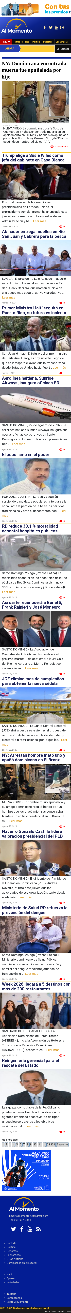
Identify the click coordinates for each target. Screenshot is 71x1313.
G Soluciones (65, 1311)
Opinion (11, 1278)
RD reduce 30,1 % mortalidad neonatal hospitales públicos (30, 528)
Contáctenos (14, 1297)
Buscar (65, 48)
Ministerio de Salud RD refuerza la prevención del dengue (35, 910)
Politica (11, 1247)
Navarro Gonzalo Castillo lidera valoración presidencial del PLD (32, 834)
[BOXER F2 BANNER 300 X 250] (26, 1170)
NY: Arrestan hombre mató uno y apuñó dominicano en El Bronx (33, 757)
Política (36, 42)
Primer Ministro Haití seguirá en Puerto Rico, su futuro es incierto (34, 310)
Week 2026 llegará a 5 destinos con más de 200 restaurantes (36, 986)
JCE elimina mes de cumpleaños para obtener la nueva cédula (33, 681)
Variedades (13, 1282)
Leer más (39, 221)
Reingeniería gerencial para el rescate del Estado (30, 1063)
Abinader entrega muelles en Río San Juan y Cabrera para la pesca (34, 234)
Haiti (9, 1274)
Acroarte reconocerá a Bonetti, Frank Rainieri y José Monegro (32, 605)
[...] (49, 141)
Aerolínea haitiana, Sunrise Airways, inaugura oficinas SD (30, 380)
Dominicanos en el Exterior (22, 1263)
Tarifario (11, 1294)
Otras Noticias (22, 42)
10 (35, 1144)
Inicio (6, 41)
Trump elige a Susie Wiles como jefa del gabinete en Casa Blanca (33, 158)
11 (39, 1144)
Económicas (62, 42)
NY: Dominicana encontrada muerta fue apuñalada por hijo (34, 70)
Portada (11, 1243)
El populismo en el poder (25, 454)
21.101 (51, 1144)
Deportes (47, 42)
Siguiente (62, 1144)
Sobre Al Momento (18, 1301)
